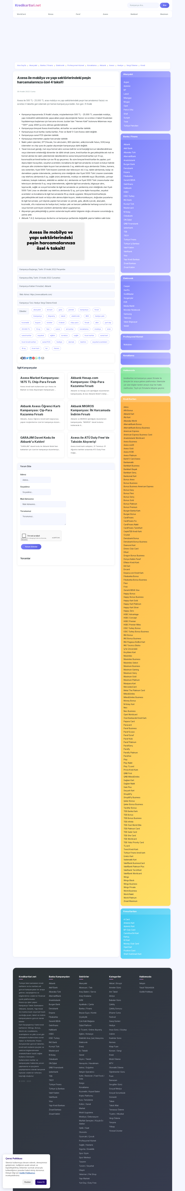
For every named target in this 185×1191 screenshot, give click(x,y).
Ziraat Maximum (130, 901)
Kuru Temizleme (86, 1100)
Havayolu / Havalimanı (88, 1063)
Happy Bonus (129, 594)
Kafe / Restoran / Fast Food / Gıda (91, 1077)
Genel (81, 1055)
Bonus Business (130, 483)
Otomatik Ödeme (116, 1067)
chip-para (74, 323)
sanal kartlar (26, 335)
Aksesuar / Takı (85, 988)
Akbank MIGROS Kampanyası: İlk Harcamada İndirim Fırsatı (90, 410)
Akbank (127, 144)
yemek (71, 310)
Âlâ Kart (127, 417)
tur (47, 348)
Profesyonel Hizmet (133, 337)
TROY (126, 236)
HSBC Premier (130, 621)
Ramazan (113, 1080)
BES (87, 316)
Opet (126, 106)
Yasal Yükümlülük (146, 988)
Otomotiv (83, 1132)
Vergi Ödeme (114, 1118)
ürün (109, 329)
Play (125, 759)
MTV (111, 1063)
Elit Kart (127, 566)
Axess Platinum (130, 455)
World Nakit (129, 894)
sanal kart (104, 335)
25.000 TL (26, 329)
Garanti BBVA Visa (131, 590)
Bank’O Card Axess (132, 459)
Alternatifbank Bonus (133, 424)
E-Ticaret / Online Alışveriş (90, 1030)
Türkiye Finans (130, 239)
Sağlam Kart (129, 780)
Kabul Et (41, 1182)
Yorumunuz (25, 511)
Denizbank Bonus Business (135, 542)
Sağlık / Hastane (86, 1145)
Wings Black (129, 880)
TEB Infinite (128, 822)
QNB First (128, 773)
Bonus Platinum (130, 504)
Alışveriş (51, 316)
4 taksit (61, 323)
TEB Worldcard (130, 839)
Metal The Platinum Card (134, 690)
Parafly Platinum (131, 753)
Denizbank (128, 168)
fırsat (97, 310)
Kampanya (37, 316)
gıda (60, 310)
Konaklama (128, 355)
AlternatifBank (130, 156)
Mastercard (129, 208)
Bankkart (134, 14)
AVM (81, 1000)
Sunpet (127, 118)
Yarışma (112, 1122)
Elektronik (128, 278)
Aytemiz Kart (129, 926)
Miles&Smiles (129, 694)
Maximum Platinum (132, 680)
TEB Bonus (128, 815)
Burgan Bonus (130, 514)
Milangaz (128, 98)
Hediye (112, 1025)
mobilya (98, 329)
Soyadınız (25, 487)
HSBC (126, 192)
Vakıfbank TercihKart (133, 870)
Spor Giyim (84, 1153)
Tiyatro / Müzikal (116, 1114)
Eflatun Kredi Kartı (131, 562)
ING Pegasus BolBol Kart (134, 642)
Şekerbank (128, 228)
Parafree (127, 756)
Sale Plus (128, 787)
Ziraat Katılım (129, 267)
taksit (63, 316)
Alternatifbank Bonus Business (137, 428)
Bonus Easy (129, 490)
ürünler (49, 323)
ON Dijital (128, 220)
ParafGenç (128, 746)
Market (82, 1108)
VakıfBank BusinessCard (134, 863)
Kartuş (126, 937)
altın (97, 323)
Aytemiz (127, 86)
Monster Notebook (132, 310)
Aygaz (126, 82)
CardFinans (129, 518)
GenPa (126, 290)
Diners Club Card (131, 549)
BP (125, 90)
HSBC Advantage (131, 614)
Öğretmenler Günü (117, 1072)
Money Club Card (131, 944)
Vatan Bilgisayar (130, 322)
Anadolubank (129, 160)
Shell (126, 114)
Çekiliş (112, 1004)
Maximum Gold (130, 677)
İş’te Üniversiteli (130, 649)
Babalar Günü (115, 1000)
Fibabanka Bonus (131, 576)
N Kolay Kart (129, 704)
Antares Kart (129, 923)
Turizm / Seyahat (86, 1166)
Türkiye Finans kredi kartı (134, 853)
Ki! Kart (127, 940)
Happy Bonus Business (134, 597)
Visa (125, 255)
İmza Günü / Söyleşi (118, 1030)
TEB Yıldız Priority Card (134, 842)
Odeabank (128, 216)
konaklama (84, 329)
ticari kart (35, 348)
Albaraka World (130, 421)
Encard (127, 569)
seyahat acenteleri (99, 342)
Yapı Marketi (84, 1178)
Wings (126, 877)
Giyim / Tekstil (85, 1059)
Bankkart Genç (130, 473)
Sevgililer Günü (115, 1084)
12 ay (38, 329)
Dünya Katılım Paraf (132, 559)
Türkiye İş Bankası (131, 244)
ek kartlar (70, 329)
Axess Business (130, 442)
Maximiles (128, 656)
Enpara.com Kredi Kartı (133, 573)
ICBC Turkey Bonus (132, 628)
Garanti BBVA (129, 180)
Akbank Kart (129, 414)
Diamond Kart (129, 545)
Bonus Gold (129, 500)
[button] (24, 358)
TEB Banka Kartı (131, 811)
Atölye (112, 996)
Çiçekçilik (83, 1017)
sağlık (76, 335)
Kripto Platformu (86, 1096)
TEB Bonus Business (133, 818)
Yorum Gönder (31, 547)
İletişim (142, 983)
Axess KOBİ (129, 452)
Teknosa (127, 318)
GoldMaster (129, 294)
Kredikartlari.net (28, 5)
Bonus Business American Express (138, 486)
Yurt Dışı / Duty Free (87, 1183)
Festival (112, 1017)
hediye (59, 342)
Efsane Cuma (115, 1013)
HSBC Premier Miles (132, 625)
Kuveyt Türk (129, 204)
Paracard (128, 725)
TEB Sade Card (130, 832)
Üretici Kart (128, 856)
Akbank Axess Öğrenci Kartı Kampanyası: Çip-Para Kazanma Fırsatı (40, 410)
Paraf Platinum (130, 742)
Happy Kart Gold (131, 600)
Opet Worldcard (130, 714)
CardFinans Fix (130, 521)
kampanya (84, 310)
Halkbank (128, 188)
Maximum (164, 14)
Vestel (126, 326)
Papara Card (129, 721)
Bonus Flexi (129, 493)
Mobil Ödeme (115, 1059)
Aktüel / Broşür (115, 983)
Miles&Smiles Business (133, 697)
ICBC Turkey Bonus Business (136, 632)
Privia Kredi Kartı (131, 770)
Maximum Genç (130, 673)
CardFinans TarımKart (133, 528)
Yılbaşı (112, 1127)
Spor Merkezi (85, 1157)
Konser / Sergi (115, 1051)
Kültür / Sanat (85, 1104)
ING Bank (128, 200)
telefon (83, 342)
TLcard (127, 846)
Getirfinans (128, 184)
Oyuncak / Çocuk (86, 1136)
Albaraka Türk (130, 152)
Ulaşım (82, 1170)
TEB (125, 232)
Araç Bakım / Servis (87, 992)
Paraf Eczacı (129, 732)
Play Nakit (128, 763)
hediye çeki (99, 316)
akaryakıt (37, 310)
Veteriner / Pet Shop (87, 1174)
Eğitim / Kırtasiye (86, 1034)
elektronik (76, 316)
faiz (47, 329)
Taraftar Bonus (130, 808)
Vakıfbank (128, 251)
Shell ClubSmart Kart (132, 954)
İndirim (112, 1034)
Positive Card (129, 951)
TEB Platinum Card (132, 829)
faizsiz (56, 348)
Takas (111, 1101)
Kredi (111, 1055)
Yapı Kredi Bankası (132, 259)
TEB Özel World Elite (132, 825)
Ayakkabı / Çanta (86, 1004)
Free (126, 587)
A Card (127, 919)
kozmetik (25, 323)
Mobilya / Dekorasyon (88, 1117)
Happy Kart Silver (131, 607)
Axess (105, 14)
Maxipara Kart (130, 683)
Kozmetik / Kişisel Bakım (89, 1091)
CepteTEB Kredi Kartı (133, 531)
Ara (164, 5)
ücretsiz (64, 335)
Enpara (127, 172)
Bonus (50, 14)
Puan (111, 1076)
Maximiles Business (132, 659)
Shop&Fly (128, 794)
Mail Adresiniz (27, 499)
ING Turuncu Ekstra (132, 645)
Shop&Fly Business (132, 797)
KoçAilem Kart (130, 652)
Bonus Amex (129, 479)
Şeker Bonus (129, 801)
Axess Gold (128, 448)
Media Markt (129, 306)
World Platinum (130, 898)
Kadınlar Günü (115, 1038)
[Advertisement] (92, 40)
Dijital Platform (85, 1025)
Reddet (27, 1182)
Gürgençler (128, 298)
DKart (126, 552)
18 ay (24, 348)
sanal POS (46, 342)
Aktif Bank (128, 148)
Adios (126, 407)
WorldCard (21, 14)
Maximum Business (132, 666)
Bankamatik (129, 462)
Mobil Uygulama (86, 1112)
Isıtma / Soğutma (86, 1067)
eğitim (52, 335)
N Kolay (127, 212)
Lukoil (126, 94)
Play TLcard (129, 766)
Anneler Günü (115, 988)
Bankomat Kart (130, 476)
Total (126, 122)
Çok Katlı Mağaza (86, 1021)
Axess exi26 (129, 445)
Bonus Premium (130, 507)
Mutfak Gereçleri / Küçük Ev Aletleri (91, 1122)
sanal (58, 329)
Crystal (127, 535)
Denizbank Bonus (131, 538)
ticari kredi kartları (29, 342)
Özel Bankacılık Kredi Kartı (135, 718)
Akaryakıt (128, 74)
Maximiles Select (131, 663)
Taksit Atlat (114, 1105)
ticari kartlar (89, 335)
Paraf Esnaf (129, 735)
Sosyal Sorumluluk (117, 1093)
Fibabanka (128, 176)
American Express (131, 431)
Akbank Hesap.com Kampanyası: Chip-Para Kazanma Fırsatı (87, 382)
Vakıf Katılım (129, 247)
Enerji (81, 1046)
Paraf (78, 14)
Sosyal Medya (115, 1089)
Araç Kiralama (85, 996)
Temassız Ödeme (116, 1110)
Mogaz (127, 102)
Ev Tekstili (83, 1051)
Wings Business (130, 884)
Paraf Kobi (128, 739)
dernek (71, 342)
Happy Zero (129, 611)
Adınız (23, 474)
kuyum (37, 323)
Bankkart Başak (130, 469)
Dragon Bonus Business (134, 556)
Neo (125, 708)
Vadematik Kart (130, 860)
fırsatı (87, 323)
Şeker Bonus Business (133, 804)
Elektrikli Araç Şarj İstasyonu (91, 1038)
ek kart (49, 310)
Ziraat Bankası (130, 263)
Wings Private (130, 887)
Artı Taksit (113, 992)
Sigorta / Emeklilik (86, 1149)
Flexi (126, 583)
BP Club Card (129, 930)
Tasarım (82, 1162)
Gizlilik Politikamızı (27, 1173)
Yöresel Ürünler (115, 1131)
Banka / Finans (130, 136)
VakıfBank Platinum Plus (134, 867)
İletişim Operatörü (86, 1072)
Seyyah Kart (129, 790)
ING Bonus (128, 635)
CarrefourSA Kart (131, 933)
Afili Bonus (128, 410)
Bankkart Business (131, 466)
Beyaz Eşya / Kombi (87, 1013)
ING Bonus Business (132, 638)
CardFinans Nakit (131, 524)
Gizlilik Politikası (146, 992)
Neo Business (130, 711)
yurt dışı (108, 323)
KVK (125, 302)
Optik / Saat (84, 1128)
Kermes (112, 1042)
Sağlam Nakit (129, 784)
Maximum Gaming (131, 670)
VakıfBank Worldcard (133, 873)
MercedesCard (130, 687)
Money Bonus (130, 701)
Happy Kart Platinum (132, 604)
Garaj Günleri (114, 1021)
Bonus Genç (129, 497)
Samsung (128, 314)
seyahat (41, 335)
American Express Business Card (138, 435)
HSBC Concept (130, 618)
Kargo (81, 1083)
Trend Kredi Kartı (131, 849)
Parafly (127, 749)
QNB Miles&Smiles (131, 777)
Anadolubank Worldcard (134, 438)
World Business (130, 891)
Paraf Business (130, 728)
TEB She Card (130, 835)
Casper (127, 286)
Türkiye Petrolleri (131, 126)
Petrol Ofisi (128, 110)
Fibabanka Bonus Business (135, 580)
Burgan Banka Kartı (132, 511)
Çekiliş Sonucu (115, 1009)
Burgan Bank (129, 164)
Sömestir (113, 1097)
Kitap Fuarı (113, 1046)
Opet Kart (128, 947)
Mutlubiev (128, 345)
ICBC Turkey (129, 196)
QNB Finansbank (131, 224)
